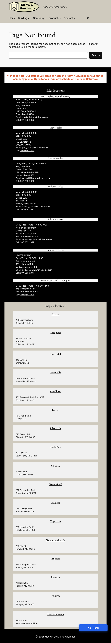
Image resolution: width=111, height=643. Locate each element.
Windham (55, 391)
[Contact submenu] (74, 18)
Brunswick (55, 354)
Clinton (55, 466)
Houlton (55, 577)
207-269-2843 (27, 150)
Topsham (55, 521)
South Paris (55, 447)
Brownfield (55, 484)
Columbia (55, 332)
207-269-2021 (27, 181)
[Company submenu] (46, 18)
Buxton (55, 558)
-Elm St (55, 540)
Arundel (55, 503)
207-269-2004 (27, 294)
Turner (56, 410)
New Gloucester (55, 614)
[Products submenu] (60, 18)
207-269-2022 (27, 242)
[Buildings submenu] (30, 18)
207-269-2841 (27, 272)
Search (95, 55)
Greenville (55, 372)
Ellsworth (55, 428)
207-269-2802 (27, 120)
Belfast (56, 314)
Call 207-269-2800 (55, 6)
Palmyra (55, 595)
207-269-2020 (27, 209)
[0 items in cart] (87, 18)
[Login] (80, 18)
